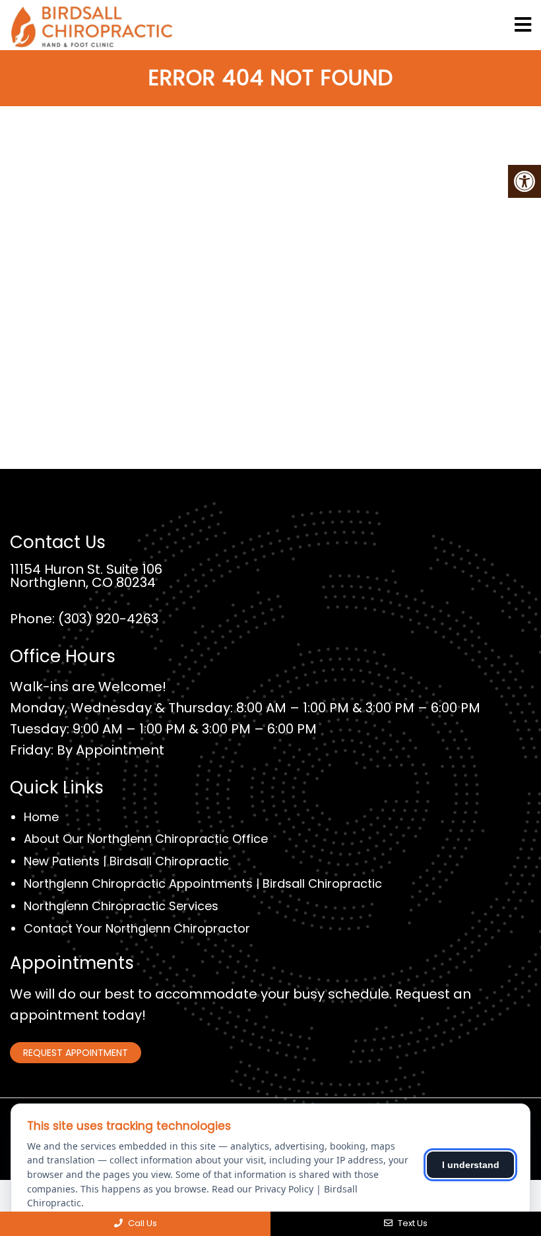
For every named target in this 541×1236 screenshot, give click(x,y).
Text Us (412, 1223)
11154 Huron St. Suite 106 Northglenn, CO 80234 (86, 576)
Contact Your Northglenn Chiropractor (137, 928)
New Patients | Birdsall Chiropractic (126, 861)
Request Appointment (75, 1052)
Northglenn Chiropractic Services (121, 906)
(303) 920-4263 (108, 618)
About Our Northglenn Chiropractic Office (146, 838)
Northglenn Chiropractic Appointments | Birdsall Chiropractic (203, 883)
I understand (470, 1164)
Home (41, 817)
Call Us (141, 1223)
